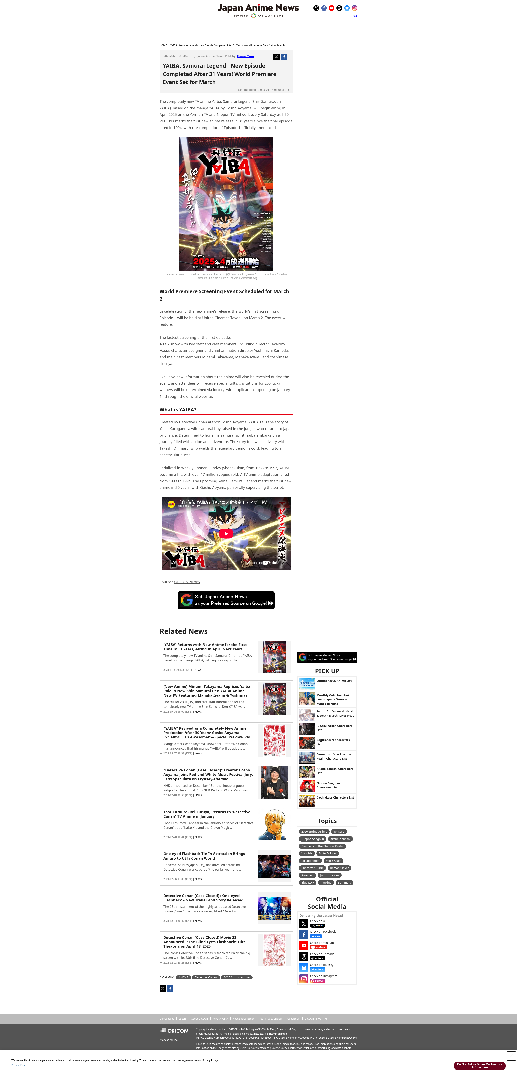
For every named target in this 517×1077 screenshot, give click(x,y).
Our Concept (167, 1018)
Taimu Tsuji (245, 56)
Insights (306, 853)
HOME (163, 45)
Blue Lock (307, 882)
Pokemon (307, 875)
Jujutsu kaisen (329, 875)
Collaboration (310, 861)
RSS (354, 15)
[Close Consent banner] (511, 1056)
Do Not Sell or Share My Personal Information (480, 1066)
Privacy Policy (220, 1018)
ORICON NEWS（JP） (316, 1018)
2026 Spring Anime (314, 831)
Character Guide (312, 868)
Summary (344, 882)
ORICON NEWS (187, 581)
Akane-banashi (340, 839)
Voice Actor (333, 861)
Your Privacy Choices (271, 1018)
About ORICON (199, 1018)
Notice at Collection (243, 1018)
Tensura (339, 831)
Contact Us (293, 1018)
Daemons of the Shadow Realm (322, 846)
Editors (182, 1018)
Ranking (326, 882)
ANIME (183, 977)
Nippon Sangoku (312, 839)
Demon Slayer (339, 868)
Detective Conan (206, 977)
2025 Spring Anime (237, 977)
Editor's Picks (328, 853)
